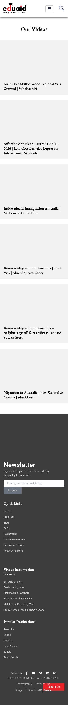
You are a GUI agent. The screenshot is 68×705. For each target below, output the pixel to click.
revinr (47, 690)
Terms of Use (43, 684)
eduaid (32, 677)
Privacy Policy (24, 684)
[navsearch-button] (61, 8)
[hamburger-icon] (49, 8)
